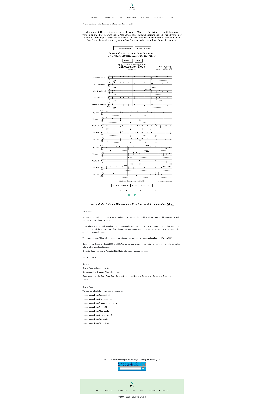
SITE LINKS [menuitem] (145, 18)
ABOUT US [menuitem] (164, 391)
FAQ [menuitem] (97, 391)
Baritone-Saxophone (124, 276)
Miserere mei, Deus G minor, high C (97, 315)
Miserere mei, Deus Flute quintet (95, 311)
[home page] (132, 6)
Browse (85, 272)
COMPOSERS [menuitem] (95, 18)
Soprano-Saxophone (142, 276)
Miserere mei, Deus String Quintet (96, 323)
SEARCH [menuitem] (170, 18)
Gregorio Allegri (103, 272)
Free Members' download (121, 185)
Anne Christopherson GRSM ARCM (157, 238)
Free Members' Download (123, 48)
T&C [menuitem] (141, 391)
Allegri (170, 204)
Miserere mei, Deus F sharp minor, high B (99, 303)
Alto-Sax (100, 276)
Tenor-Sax (110, 276)
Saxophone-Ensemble (162, 276)
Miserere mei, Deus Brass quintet (96, 295)
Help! (149, 185)
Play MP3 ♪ (127, 60)
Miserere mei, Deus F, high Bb (94, 307)
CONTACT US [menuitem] (158, 18)
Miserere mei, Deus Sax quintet (95, 319)
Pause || (138, 60)
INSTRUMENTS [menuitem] (109, 18)
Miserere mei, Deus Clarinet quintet (97, 299)
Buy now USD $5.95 (143, 48)
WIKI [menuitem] (120, 18)
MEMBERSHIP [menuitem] (132, 18)
